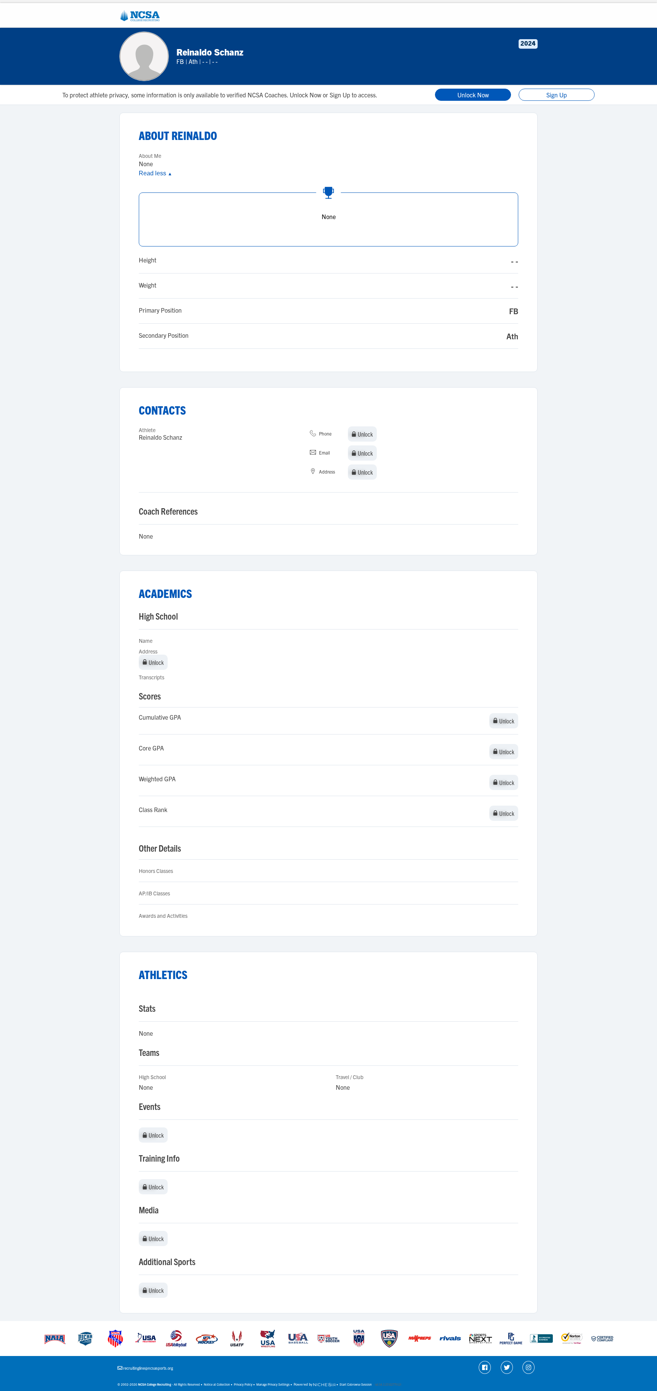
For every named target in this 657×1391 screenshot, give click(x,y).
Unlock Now (473, 95)
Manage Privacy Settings (273, 1384)
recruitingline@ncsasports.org (148, 1368)
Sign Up (556, 95)
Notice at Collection (217, 1384)
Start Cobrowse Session (356, 1384)
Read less (155, 173)
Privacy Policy (243, 1384)
